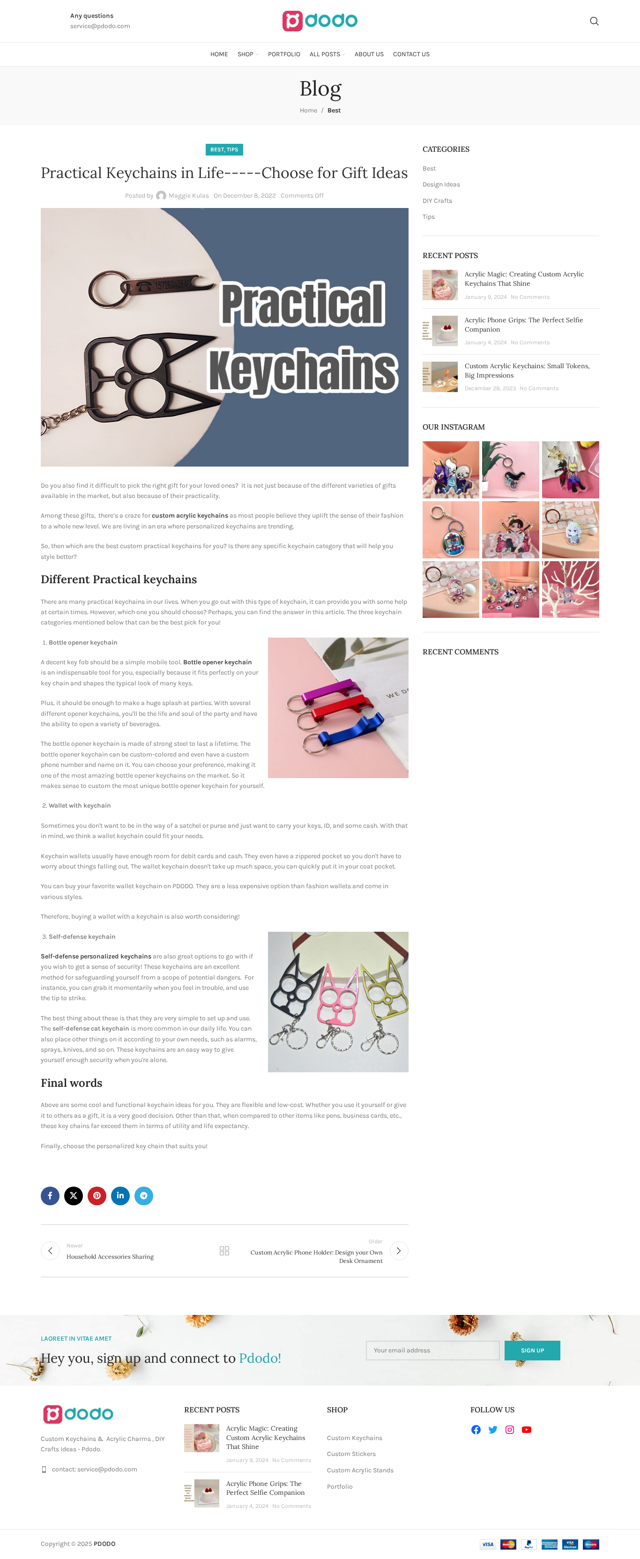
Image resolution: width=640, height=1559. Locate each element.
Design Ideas (441, 184)
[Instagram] (509, 1429)
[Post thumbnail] (440, 285)
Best (334, 110)
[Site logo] (320, 20)
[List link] (105, 1469)
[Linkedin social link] (120, 1196)
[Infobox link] (41, 21)
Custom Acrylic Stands (360, 1470)
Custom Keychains (354, 1438)
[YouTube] (526, 1429)
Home (308, 110)
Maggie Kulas (189, 196)
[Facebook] (476, 1429)
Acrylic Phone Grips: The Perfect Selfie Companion (265, 1488)
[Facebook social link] (50, 1196)
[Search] (594, 21)
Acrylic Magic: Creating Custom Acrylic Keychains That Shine (524, 279)
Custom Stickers (351, 1454)
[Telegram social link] (143, 1196)
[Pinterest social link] (97, 1196)
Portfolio (340, 1487)
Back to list (224, 1250)
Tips (232, 149)
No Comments (530, 296)
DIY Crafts (437, 201)
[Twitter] (493, 1429)
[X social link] (73, 1196)
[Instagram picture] (451, 469)
